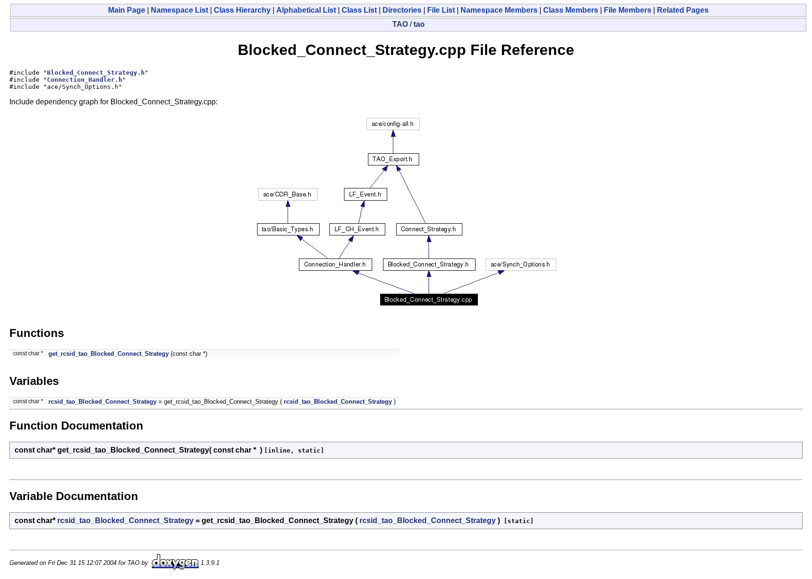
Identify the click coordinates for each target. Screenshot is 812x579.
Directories (402, 10)
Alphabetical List (306, 10)
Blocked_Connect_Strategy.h (96, 72)
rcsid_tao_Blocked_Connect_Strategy (102, 401)
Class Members (570, 10)
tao (419, 24)
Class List (359, 10)
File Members (627, 10)
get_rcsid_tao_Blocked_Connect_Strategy (108, 353)
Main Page (126, 10)
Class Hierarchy (242, 10)
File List (441, 10)
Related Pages (683, 10)
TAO (400, 24)
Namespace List (179, 10)
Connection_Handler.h (84, 79)
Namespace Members (499, 10)
